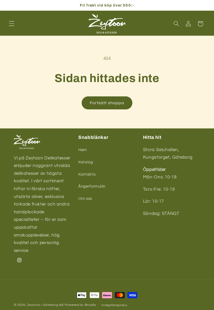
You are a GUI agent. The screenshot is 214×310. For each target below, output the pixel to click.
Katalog (85, 162)
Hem (82, 150)
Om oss (85, 199)
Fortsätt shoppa (107, 103)
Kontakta (87, 174)
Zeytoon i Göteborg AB (45, 304)
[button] (11, 24)
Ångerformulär (91, 186)
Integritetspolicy (114, 305)
